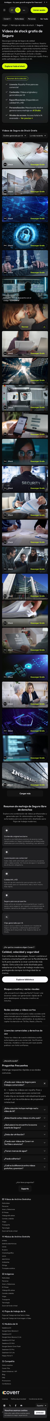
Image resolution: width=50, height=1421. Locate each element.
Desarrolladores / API (9, 1371)
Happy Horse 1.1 (7, 1356)
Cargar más (25, 793)
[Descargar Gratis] (44, 327)
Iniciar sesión (39, 10)
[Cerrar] (46, 2)
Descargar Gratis (37, 164)
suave (4, 1256)
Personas (5, 1206)
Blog (3, 1374)
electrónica (6, 1259)
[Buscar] (18, 10)
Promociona (6, 1381)
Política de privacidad (18, 1399)
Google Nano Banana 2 (10, 1331)
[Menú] (4, 10)
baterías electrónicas (9, 1244)
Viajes (4, 1222)
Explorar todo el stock (15, 66)
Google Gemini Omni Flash (11, 1346)
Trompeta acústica (8, 1268)
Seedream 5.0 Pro (8, 1349)
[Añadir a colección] (44, 307)
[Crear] (12, 10)
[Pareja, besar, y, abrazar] (25, 317)
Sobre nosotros (7, 1365)
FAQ (3, 1377)
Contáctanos (6, 1384)
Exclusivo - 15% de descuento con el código (17, 299)
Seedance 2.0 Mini (8, 1343)
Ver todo (44, 19)
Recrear (25, 327)
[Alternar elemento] (44, 1083)
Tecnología (6, 1228)
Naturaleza (6, 1203)
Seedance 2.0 (6, 1334)
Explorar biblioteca (25, 979)
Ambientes (5, 1262)
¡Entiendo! (40, 1413)
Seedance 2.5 (6, 1328)
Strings (4, 1265)
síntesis (4, 1240)
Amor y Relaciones (8, 1209)
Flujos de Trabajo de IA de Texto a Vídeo (16, 1315)
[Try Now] (44, 2)
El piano (5, 1250)
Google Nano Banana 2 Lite (11, 1337)
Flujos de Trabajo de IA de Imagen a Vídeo (16, 1318)
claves (4, 1247)
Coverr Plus (6, 1368)
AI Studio (37, 110)
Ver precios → (27, 118)
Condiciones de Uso (35, 1399)
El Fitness (5, 1212)
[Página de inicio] (10, 1393)
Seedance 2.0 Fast (8, 1340)
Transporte (6, 1225)
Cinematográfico (8, 1253)
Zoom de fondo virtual (9, 1231)
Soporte (25, 1188)
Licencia (5, 1399)
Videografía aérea (8, 1215)
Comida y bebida (8, 1219)
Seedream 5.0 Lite (8, 1353)
